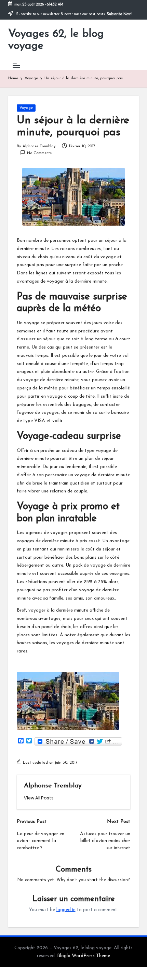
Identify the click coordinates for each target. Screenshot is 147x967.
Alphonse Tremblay (52, 786)
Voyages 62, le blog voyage (56, 40)
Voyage (26, 108)
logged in (66, 910)
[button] (39, 798)
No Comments (39, 153)
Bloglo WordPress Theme (83, 956)
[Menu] (16, 65)
